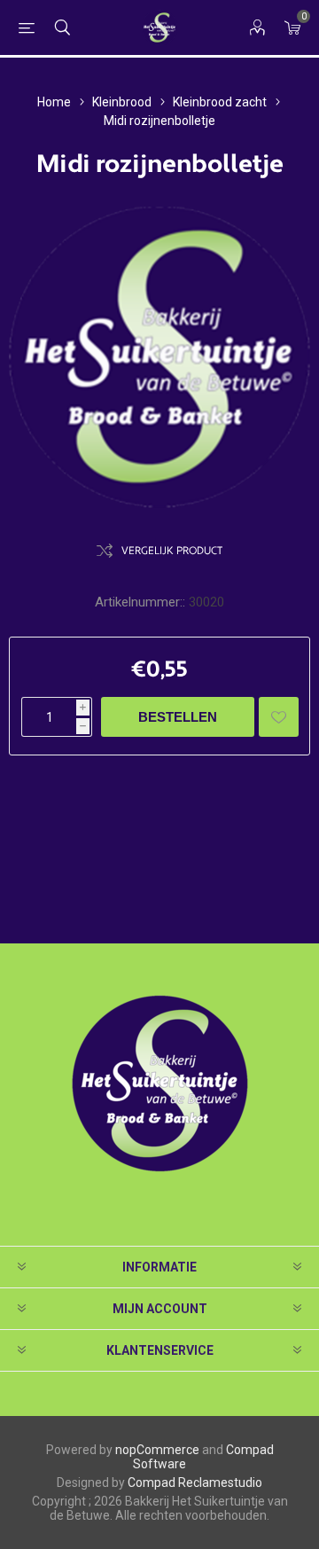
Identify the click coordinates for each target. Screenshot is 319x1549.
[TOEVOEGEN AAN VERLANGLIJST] (279, 717)
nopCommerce (157, 1450)
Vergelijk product (171, 551)
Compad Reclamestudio (195, 1482)
